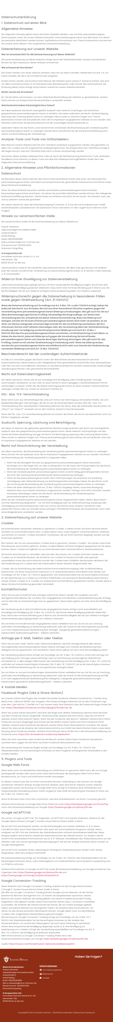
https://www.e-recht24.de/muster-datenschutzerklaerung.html (41, 943)
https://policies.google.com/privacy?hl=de (70, 807)
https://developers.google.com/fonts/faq (86, 804)
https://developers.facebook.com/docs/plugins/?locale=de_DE (39, 707)
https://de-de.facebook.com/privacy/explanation (44, 734)
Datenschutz (79, 1012)
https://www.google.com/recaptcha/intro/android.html (30, 875)
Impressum (90, 1012)
